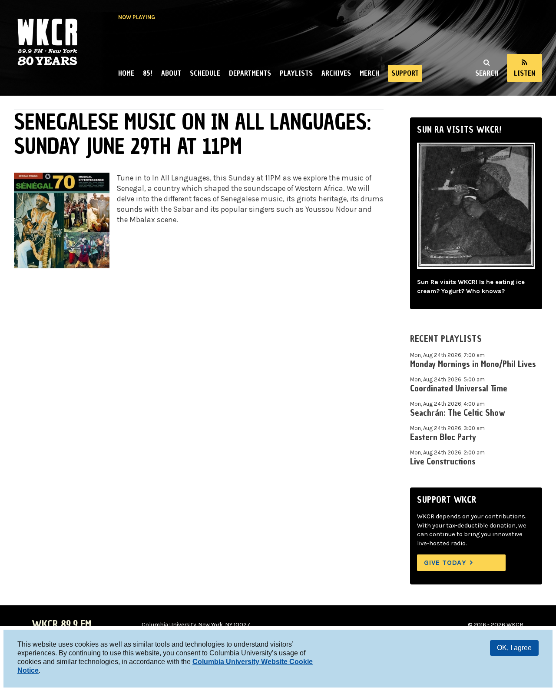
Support (405, 73)
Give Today (445, 562)
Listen (524, 73)
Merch (369, 73)
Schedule (205, 73)
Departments (250, 73)
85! (147, 73)
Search (486, 73)
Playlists (296, 73)
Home (126, 73)
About (171, 73)
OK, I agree (514, 647)
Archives (336, 73)
